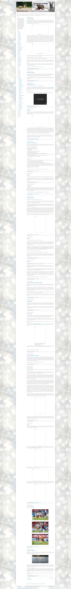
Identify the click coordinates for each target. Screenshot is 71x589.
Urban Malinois (19, 64)
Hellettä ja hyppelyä (31, 72)
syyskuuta (20, 82)
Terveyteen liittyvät (37, 139)
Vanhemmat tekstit (51, 578)
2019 (18, 77)
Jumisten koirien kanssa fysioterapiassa (35, 282)
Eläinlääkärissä (30, 367)
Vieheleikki (19, 66)
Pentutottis (19, 56)
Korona (19, 44)
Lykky (23, 13)
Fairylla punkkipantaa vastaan (33, 355)
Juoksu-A (19, 40)
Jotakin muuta (31, 171)
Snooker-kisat (19, 60)
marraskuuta (20, 80)
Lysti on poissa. (19, 50)
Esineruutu (19, 35)
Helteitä (28, 174)
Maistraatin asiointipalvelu (32, 142)
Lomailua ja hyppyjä (31, 550)
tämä (47, 374)
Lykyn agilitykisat (37, 13)
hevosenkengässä (44, 247)
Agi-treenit (31, 139)
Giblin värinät (29, 313)
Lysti (20, 13)
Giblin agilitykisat (42, 13)
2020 (18, 76)
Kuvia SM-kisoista (30, 506)
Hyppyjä (28, 110)
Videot (35, 258)
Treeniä (28, 238)
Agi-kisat (30, 235)
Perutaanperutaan (30, 18)
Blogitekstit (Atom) (30, 579)
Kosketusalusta (19, 45)
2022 (18, 74)
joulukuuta (20, 79)
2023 (18, 73)
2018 (18, 78)
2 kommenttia (37, 278)
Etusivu (18, 13)
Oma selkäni (19, 54)
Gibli (25, 13)
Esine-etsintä (19, 34)
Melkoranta (19, 51)
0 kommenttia (37, 68)
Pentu (18, 55)
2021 (18, 75)
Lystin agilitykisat (31, 13)
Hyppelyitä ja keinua (31, 84)
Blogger (44, 583)
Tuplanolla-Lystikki (30, 197)
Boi (27, 13)
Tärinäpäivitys (29, 301)
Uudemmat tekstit (29, 578)
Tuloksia (28, 261)
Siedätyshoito (19, 59)
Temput (19, 61)
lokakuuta (20, 81)
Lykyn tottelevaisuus (20, 49)
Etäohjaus (19, 36)
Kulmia (28, 424)
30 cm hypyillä (39, 87)
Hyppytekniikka (33, 139)
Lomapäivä (29, 186)
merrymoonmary (38, 583)
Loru (18, 46)
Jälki (18, 41)
